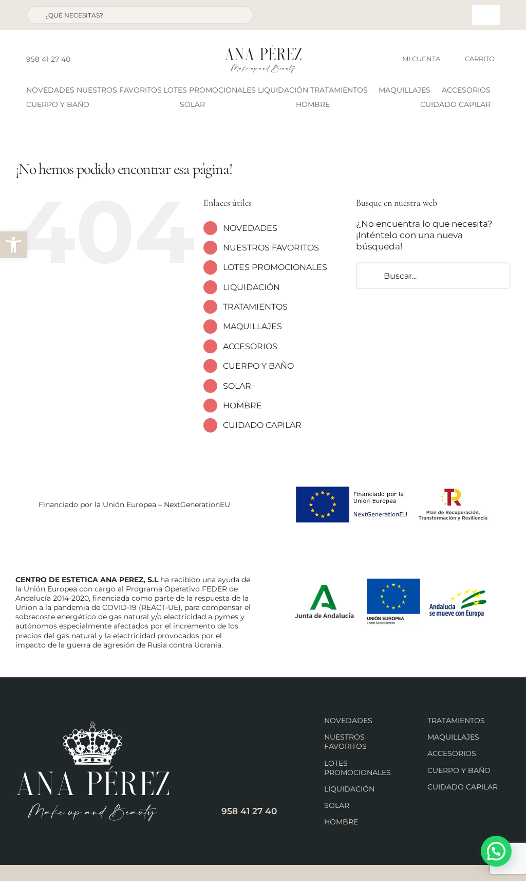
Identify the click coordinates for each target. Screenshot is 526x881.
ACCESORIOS (250, 346)
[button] (13, 244)
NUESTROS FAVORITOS (271, 248)
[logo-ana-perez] (263, 49)
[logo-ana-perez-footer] (92, 726)
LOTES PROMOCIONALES (275, 267)
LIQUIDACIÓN (251, 287)
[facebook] (81, 59)
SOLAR (237, 386)
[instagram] (98, 59)
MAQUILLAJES (252, 326)
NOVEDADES (250, 228)
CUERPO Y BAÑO (258, 366)
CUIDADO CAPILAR (262, 425)
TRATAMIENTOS (255, 307)
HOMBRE (242, 405)
